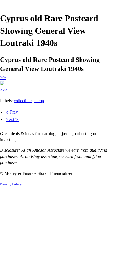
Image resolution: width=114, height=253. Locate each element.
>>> (3, 90)
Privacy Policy (11, 184)
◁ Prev (12, 112)
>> (3, 77)
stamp (39, 100)
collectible (23, 100)
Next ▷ (12, 119)
